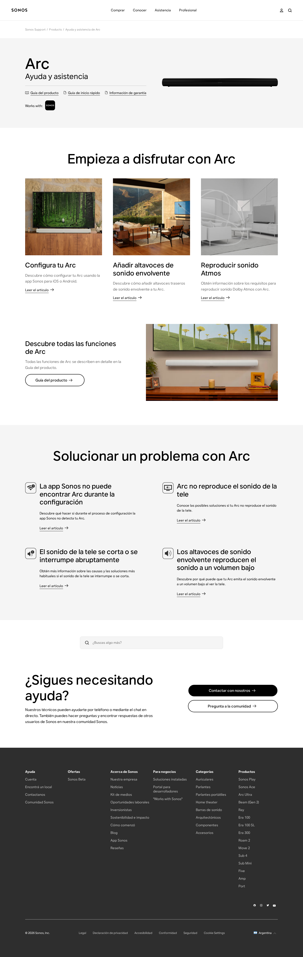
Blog (113, 833)
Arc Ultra (245, 794)
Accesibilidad (143, 933)
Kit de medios (121, 794)
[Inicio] (19, 10)
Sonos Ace (246, 787)
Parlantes (203, 787)
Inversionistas (121, 810)
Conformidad (168, 933)
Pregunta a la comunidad (229, 706)
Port (241, 886)
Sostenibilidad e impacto (129, 817)
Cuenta (30, 779)
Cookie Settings (214, 933)
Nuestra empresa (123, 779)
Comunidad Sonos (39, 802)
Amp (242, 878)
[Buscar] (290, 10)
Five (241, 871)
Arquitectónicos (208, 817)
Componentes (207, 825)
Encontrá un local (38, 787)
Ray (241, 810)
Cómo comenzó (122, 825)
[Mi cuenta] (281, 10)
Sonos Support (35, 29)
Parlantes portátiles (211, 794)
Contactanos (35, 794)
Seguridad (190, 933)
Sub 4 (242, 855)
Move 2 (244, 848)
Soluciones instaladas (170, 779)
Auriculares (204, 779)
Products (55, 29)
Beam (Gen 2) (248, 802)
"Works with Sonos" (167, 799)
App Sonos (118, 840)
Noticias (116, 787)
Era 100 (244, 817)
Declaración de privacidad (110, 933)
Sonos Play (246, 779)
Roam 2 (244, 840)
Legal (82, 933)
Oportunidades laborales (129, 802)
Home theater (206, 802)
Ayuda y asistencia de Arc (82, 29)
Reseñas (117, 848)
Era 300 (244, 833)
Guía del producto (51, 380)
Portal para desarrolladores (165, 789)
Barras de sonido (209, 810)
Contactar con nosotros (229, 690)
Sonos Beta (77, 779)
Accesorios (204, 833)
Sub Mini (245, 863)
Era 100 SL (246, 825)
